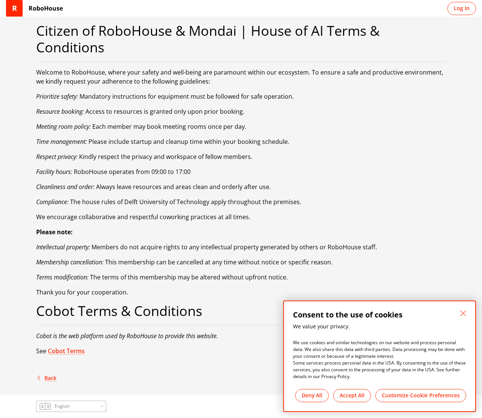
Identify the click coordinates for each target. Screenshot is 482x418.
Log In (462, 8)
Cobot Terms (66, 351)
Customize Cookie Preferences (421, 395)
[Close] (463, 313)
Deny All (312, 395)
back (50, 377)
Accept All (352, 395)
